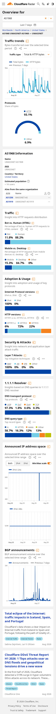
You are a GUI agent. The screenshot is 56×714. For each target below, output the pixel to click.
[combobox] (22, 18)
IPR (25, 363)
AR (18, 363)
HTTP (28, 111)
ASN (8, 193)
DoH (29, 404)
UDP (9, 404)
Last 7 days (30, 25)
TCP (37, 404)
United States (11, 176)
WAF (9, 363)
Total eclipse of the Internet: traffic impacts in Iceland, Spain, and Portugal (28, 617)
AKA (7, 166)
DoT (19, 404)
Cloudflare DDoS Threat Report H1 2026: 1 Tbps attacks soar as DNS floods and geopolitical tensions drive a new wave (27, 660)
